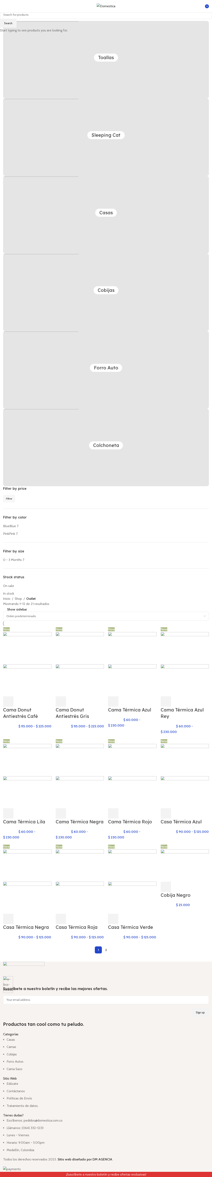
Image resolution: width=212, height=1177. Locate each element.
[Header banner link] (106, 588)
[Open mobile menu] (4, 6)
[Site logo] (106, 6)
